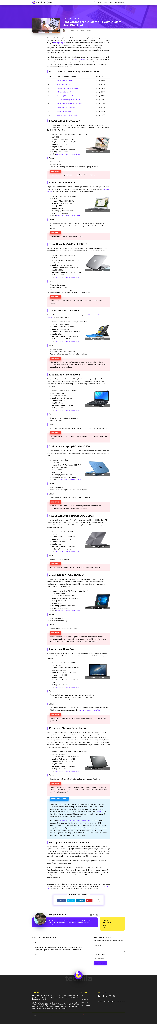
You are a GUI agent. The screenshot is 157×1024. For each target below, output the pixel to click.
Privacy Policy (85, 1005)
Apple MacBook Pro (64, 111)
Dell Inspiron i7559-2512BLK (67, 107)
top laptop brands (79, 59)
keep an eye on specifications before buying (74, 820)
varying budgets (59, 43)
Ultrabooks (100, 811)
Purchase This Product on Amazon (68, 154)
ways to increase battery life (89, 710)
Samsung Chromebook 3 (65, 96)
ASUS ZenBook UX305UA (65, 80)
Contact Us (84, 999)
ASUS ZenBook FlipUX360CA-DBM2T (70, 103)
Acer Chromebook (63, 84)
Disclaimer (84, 1002)
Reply (37, 954)
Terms (83, 1009)
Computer (78, 18)
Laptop (106, 927)
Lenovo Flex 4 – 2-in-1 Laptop (67, 115)
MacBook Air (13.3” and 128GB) (67, 88)
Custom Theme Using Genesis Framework (111, 1002)
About (83, 996)
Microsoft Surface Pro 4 (65, 92)
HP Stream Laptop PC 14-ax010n (68, 99)
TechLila (67, 18)
